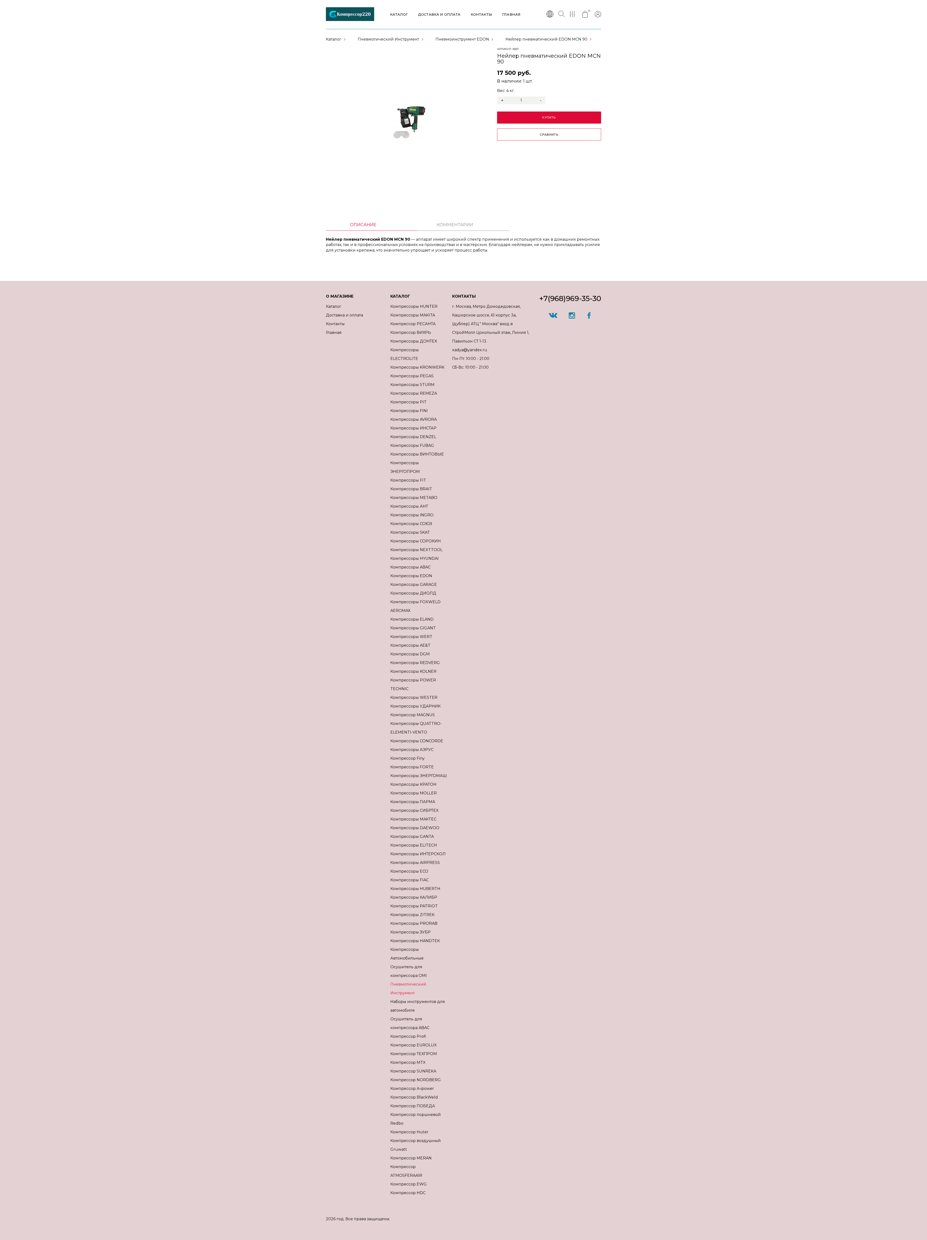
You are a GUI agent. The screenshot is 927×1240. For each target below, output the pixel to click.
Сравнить (549, 134)
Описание (363, 224)
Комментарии (455, 224)
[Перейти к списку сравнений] (573, 14)
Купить (549, 117)
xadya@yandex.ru (469, 350)
